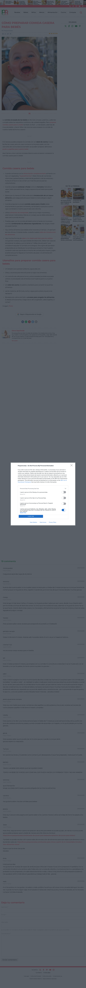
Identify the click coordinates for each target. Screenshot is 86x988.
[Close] (72, 465)
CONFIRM (31, 516)
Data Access (43, 522)
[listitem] (43, 488)
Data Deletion (33, 522)
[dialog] (43, 494)
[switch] (64, 492)
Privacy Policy (52, 522)
